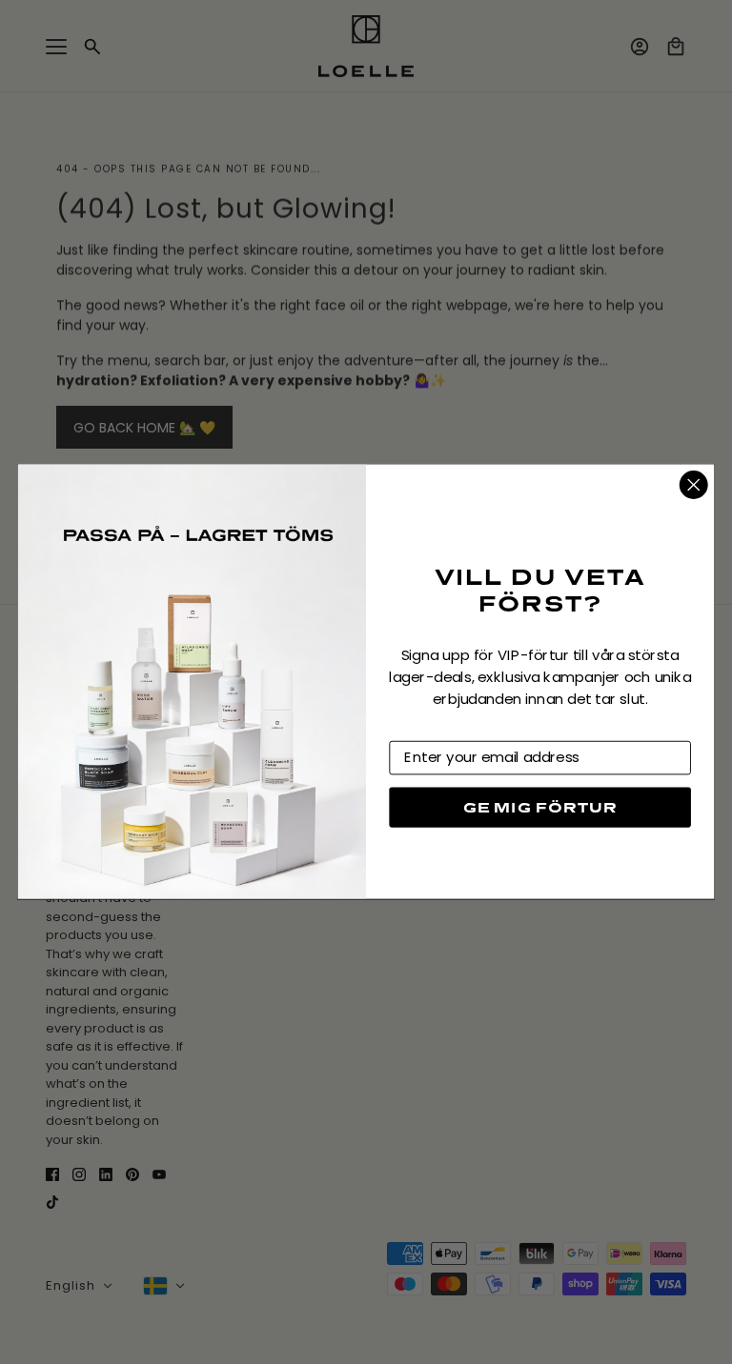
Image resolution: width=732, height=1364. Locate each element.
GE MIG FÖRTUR (540, 807)
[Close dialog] (694, 484)
